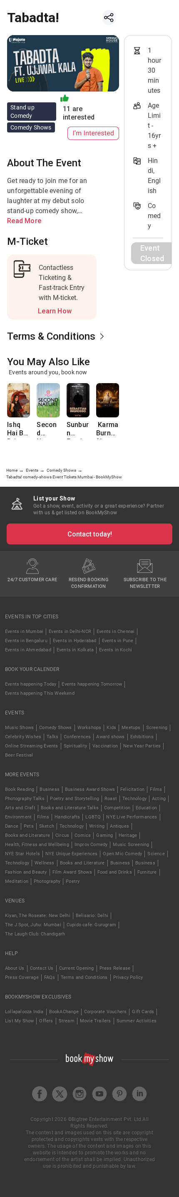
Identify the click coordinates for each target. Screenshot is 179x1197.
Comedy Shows (55, 727)
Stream (67, 1021)
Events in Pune (118, 640)
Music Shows (19, 727)
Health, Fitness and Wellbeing (37, 844)
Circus (62, 835)
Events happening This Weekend (40, 693)
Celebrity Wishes (23, 737)
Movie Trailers (95, 1021)
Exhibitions (142, 737)
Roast (110, 798)
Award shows (110, 737)
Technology (134, 798)
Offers (46, 1021)
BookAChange (64, 1011)
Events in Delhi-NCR (70, 631)
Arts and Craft (20, 808)
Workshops (89, 727)
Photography (47, 881)
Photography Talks (25, 798)
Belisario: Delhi (92, 915)
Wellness (45, 863)
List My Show (19, 1021)
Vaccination (105, 746)
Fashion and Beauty (26, 872)
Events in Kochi (115, 650)
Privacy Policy (128, 977)
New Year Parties (142, 746)
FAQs (49, 977)
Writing (96, 826)
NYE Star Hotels (22, 853)
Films (156, 789)
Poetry (73, 881)
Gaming (104, 835)
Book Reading (19, 789)
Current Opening (76, 968)
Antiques (119, 826)
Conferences (77, 737)
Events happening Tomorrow (92, 684)
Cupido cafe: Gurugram (91, 925)
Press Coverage (22, 977)
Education (146, 808)
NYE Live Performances (131, 817)
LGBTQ (93, 817)
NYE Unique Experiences (71, 853)
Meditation (16, 881)
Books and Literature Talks (70, 808)
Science (155, 853)
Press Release (115, 968)
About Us (15, 968)
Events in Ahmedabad (28, 650)
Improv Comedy (91, 844)
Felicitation (132, 789)
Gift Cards (143, 1011)
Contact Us (42, 968)
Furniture (147, 872)
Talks (52, 737)
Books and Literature (27, 835)
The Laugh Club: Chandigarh (35, 934)
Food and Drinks (114, 872)
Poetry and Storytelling (74, 798)
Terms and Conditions (84, 977)
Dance (11, 826)
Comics (83, 835)
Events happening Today (30, 684)
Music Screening (131, 844)
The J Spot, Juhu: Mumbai (33, 925)
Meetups (131, 727)
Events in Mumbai (24, 631)
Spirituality (75, 746)
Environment (18, 817)
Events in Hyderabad (75, 640)
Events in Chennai (115, 631)
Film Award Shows (72, 872)
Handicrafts (67, 817)
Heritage (128, 835)
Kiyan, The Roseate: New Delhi (37, 915)
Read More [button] (24, 221)
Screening (157, 727)
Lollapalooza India (24, 1011)
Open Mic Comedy (122, 853)
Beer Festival (19, 755)
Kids (111, 727)
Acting (159, 798)
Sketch (46, 826)
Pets (29, 826)
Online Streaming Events (31, 746)
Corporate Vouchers (105, 1011)
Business (50, 789)
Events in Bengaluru (26, 640)
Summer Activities (137, 1021)
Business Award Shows (90, 789)
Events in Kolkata (75, 650)
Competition (117, 808)
